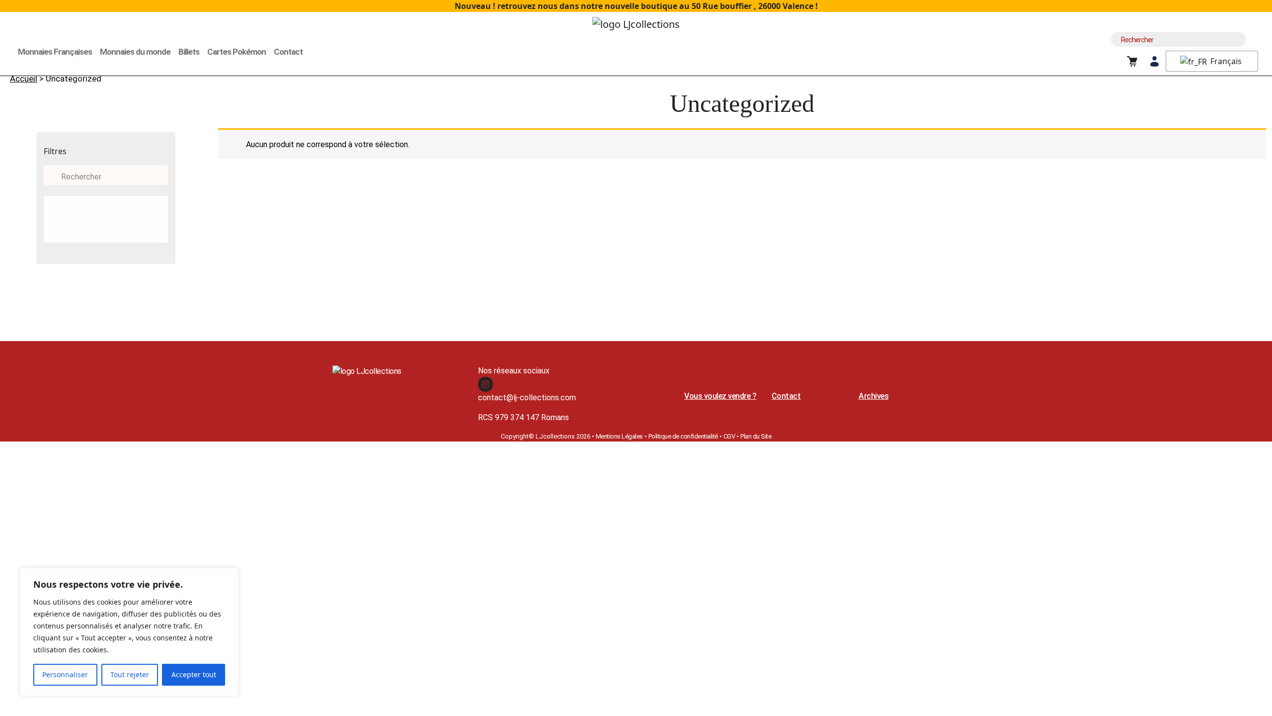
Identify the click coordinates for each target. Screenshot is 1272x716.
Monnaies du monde (135, 52)
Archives (873, 396)
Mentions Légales (619, 436)
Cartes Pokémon (236, 52)
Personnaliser (65, 674)
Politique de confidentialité (683, 436)
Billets (188, 52)
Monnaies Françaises (55, 52)
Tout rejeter (129, 674)
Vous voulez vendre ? (720, 396)
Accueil (23, 79)
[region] (129, 632)
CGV (729, 436)
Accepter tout (193, 674)
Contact (288, 52)
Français (1225, 61)
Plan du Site (755, 436)
